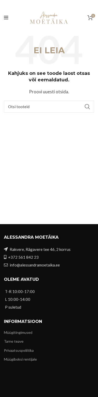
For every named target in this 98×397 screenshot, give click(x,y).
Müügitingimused (18, 332)
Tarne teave (14, 341)
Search (87, 107)
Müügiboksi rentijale (20, 359)
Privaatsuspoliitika (19, 350)
